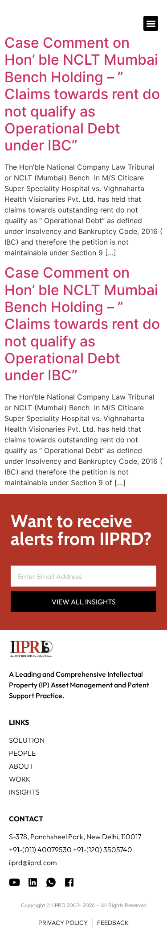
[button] (150, 23)
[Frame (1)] (32, 882)
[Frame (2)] (69, 882)
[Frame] (51, 882)
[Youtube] (14, 882)
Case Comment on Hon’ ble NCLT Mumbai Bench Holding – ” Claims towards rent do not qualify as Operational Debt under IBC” (82, 94)
